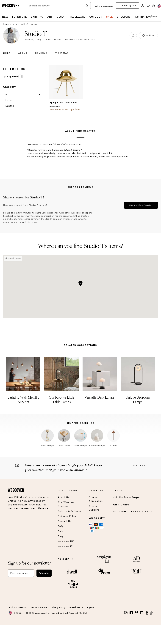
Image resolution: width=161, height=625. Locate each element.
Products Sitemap (17, 607)
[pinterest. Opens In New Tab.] (136, 612)
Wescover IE (65, 546)
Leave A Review (53, 39)
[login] (142, 5)
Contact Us (64, 521)
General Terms (75, 607)
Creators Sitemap (39, 607)
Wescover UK (66, 541)
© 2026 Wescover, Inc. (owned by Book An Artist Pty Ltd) (56, 613)
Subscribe (44, 573)
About (23, 53)
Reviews (41, 53)
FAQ (60, 526)
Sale (60, 531)
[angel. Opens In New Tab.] (147, 612)
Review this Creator (141, 205)
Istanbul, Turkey (33, 39)
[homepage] (12, 5)
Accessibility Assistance (133, 511)
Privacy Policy (58, 607)
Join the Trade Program (127, 497)
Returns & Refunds (69, 511)
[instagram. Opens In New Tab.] (126, 612)
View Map (62, 53)
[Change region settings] (159, 6)
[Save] (79, 69)
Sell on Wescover (103, 6)
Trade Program (127, 5)
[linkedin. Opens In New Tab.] (141, 612)
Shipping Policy (67, 516)
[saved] (148, 6)
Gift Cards (121, 504)
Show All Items (13, 258)
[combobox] (58, 5)
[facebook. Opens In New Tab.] (131, 612)
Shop (7, 53)
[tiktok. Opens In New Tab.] (151, 613)
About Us (63, 497)
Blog (60, 536)
